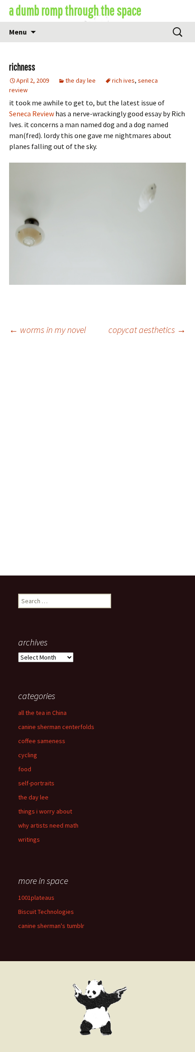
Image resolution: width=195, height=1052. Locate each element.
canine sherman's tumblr (51, 926)
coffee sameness (41, 741)
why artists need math (48, 825)
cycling (27, 755)
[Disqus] (97, 459)
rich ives (123, 80)
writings (29, 839)
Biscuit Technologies (46, 912)
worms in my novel (47, 329)
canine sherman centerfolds (56, 727)
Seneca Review (31, 113)
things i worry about (45, 811)
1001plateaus (36, 897)
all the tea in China (42, 713)
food (24, 769)
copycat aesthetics (147, 329)
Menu (18, 31)
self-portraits (36, 783)
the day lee (80, 80)
